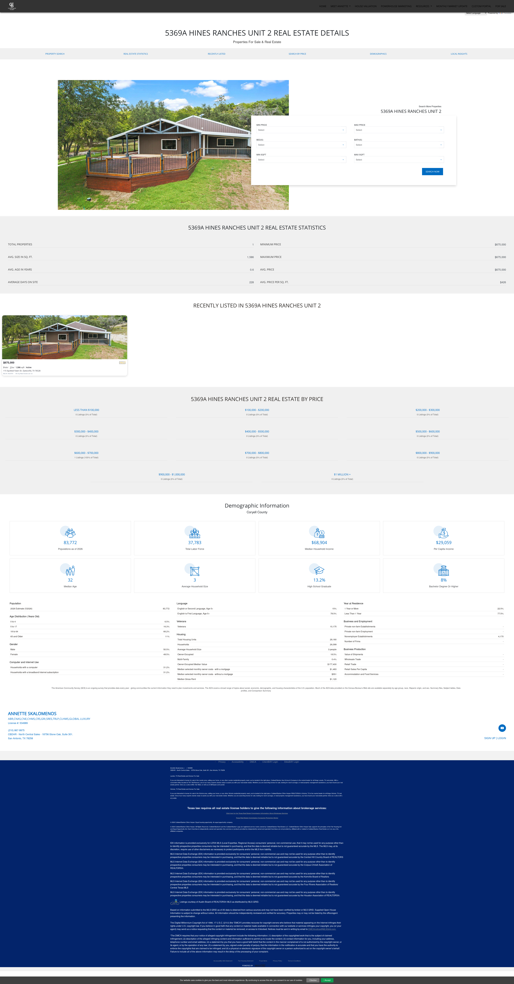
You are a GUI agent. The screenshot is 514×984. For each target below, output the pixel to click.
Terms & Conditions (294, 961)
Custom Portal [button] (481, 6)
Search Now (432, 171)
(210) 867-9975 (16, 730)
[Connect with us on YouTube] (502, 728)
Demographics (378, 53)
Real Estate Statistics (136, 53)
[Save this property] (124, 319)
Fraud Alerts (263, 961)
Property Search (55, 53)
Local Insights (459, 53)
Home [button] (322, 6)
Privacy (222, 761)
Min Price (261, 124)
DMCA (253, 761)
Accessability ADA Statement (222, 961)
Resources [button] (423, 6)
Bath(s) (358, 139)
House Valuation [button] (366, 6)
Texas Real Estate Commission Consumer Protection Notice (257, 818)
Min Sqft (261, 154)
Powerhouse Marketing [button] (396, 6)
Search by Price (297, 53)
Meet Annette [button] (340, 6)
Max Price (359, 124)
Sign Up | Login (495, 738)
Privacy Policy (277, 961)
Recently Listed (216, 53)
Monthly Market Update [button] (451, 6)
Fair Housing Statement (245, 961)
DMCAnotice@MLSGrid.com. (322, 929)
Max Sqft (359, 154)
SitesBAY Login (291, 761)
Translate (507, 13)
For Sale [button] (500, 6)
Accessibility (238, 761)
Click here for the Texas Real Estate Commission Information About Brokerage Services (257, 813)
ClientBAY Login (270, 761)
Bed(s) (259, 139)
